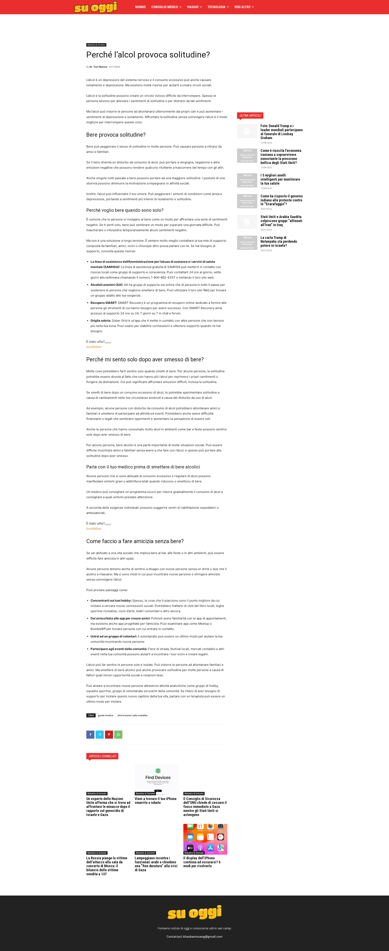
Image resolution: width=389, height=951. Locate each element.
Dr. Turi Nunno (98, 66)
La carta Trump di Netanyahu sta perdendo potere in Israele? (279, 241)
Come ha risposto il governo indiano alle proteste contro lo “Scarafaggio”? (282, 200)
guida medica (105, 715)
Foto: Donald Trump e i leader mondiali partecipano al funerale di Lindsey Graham (282, 132)
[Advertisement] (160, 23)
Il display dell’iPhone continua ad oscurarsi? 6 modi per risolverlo (201, 862)
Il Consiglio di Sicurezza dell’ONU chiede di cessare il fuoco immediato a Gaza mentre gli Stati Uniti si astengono (205, 807)
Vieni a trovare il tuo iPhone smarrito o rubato (155, 801)
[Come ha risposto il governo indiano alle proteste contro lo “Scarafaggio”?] (247, 201)
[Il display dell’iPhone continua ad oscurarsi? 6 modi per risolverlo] (205, 839)
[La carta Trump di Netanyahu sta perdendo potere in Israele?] (247, 243)
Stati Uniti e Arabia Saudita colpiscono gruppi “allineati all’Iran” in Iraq (281, 221)
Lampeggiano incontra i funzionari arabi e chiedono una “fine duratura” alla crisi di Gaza (156, 864)
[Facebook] (90, 735)
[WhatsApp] (118, 735)
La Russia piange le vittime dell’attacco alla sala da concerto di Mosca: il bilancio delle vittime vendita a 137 (106, 866)
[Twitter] (100, 735)
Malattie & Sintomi (96, 44)
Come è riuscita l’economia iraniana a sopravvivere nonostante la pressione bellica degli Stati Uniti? (281, 156)
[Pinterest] (109, 735)
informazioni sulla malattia (132, 715)
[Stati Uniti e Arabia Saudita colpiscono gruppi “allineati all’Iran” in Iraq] (247, 222)
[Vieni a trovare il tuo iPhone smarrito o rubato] (157, 780)
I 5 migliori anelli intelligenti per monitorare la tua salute (280, 179)
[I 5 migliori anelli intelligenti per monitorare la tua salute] (247, 180)
